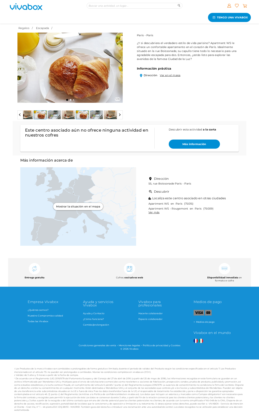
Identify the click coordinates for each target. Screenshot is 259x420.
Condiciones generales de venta (97, 345)
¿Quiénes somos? (38, 310)
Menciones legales (129, 345)
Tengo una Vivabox (232, 17)
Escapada (42, 28)
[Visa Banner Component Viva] (199, 314)
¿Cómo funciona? (93, 319)
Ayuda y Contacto (93, 313)
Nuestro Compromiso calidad (45, 315)
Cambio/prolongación (96, 324)
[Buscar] (179, 5)
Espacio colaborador (150, 319)
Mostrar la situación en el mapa (78, 206)
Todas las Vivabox (38, 321)
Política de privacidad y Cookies (161, 345)
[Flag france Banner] (196, 341)
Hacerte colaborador (150, 313)
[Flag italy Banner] (201, 341)
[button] (22, 65)
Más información (194, 144)
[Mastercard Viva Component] (208, 314)
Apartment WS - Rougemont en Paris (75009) (181, 208)
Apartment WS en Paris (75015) (171, 203)
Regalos (23, 28)
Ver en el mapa (170, 75)
